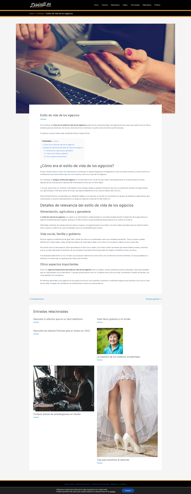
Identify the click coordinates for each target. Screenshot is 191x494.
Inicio (96, 5)
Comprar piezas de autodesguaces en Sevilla (56, 414)
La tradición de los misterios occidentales (118, 356)
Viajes (125, 5)
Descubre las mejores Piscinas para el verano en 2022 (61, 330)
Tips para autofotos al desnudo (113, 460)
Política (157, 5)
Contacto (122, 484)
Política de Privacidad (100, 484)
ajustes (112, 491)
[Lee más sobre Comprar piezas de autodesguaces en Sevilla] (63, 388)
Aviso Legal (69, 484)
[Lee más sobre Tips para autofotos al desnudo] (127, 411)
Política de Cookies (82, 484)
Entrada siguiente (154, 299)
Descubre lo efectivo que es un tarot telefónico (58, 319)
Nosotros (114, 484)
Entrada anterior (36, 299)
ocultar (55, 141)
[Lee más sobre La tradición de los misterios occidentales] (110, 341)
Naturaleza (115, 5)
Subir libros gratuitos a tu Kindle (113, 319)
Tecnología (135, 5)
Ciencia (105, 5)
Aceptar (128, 490)
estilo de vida (64, 172)
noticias (43, 119)
